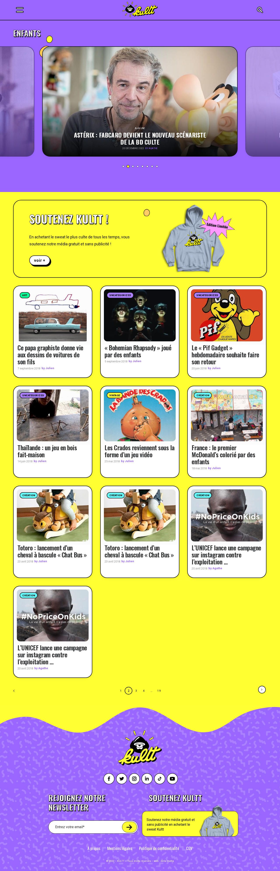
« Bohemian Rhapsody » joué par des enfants (138, 351)
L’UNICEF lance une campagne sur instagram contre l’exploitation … (226, 554)
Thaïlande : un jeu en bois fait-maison (47, 451)
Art (24, 295)
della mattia (167, 861)
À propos (94, 848)
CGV (189, 848)
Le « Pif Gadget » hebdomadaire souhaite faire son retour (225, 354)
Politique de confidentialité (159, 848)
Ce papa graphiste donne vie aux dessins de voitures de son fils (50, 354)
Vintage (114, 395)
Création (202, 395)
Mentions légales (119, 848)
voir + (39, 260)
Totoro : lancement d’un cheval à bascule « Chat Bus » (52, 551)
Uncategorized (120, 295)
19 (159, 690)
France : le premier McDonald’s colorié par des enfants (223, 454)
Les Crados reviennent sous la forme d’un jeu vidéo (140, 451)
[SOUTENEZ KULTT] (202, 815)
